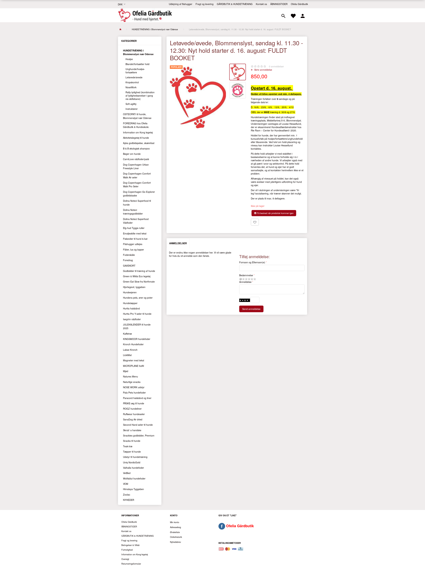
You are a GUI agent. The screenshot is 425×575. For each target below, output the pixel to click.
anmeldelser (276, 66)
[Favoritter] (293, 15)
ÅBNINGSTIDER (279, 4)
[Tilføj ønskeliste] (255, 222)
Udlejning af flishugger (180, 4)
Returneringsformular (131, 563)
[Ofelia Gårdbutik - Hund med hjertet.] (145, 15)
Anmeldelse (245, 282)
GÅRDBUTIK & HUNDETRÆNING (235, 4)
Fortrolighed (127, 549)
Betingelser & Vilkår (130, 545)
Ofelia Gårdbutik (299, 4)
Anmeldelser (178, 243)
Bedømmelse (246, 275)
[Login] (302, 15)
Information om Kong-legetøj (134, 554)
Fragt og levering (204, 4)
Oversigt (125, 559)
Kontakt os (261, 4)
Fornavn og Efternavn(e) (252, 262)
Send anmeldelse (251, 309)
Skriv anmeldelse (263, 69)
